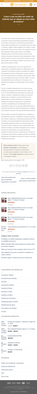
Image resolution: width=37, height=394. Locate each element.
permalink (18, 173)
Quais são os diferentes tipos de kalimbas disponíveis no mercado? (9, 180)
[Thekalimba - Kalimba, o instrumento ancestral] (18, 4)
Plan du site (5, 376)
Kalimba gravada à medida (9, 301)
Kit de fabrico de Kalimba (9, 308)
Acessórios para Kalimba (9, 278)
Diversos (4, 281)
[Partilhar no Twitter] (16, 165)
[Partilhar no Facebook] (13, 165)
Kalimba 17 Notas (6, 291)
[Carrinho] (31, 4)
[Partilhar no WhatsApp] (10, 165)
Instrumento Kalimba (7, 285)
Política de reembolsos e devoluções (12, 363)
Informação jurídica (7, 369)
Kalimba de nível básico (8, 298)
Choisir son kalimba (18, 14)
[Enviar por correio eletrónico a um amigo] (20, 165)
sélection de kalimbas (10, 147)
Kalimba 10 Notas (6, 288)
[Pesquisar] (2, 4)
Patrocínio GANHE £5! (8, 366)
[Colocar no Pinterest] (23, 165)
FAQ (2, 373)
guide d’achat (17, 154)
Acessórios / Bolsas (7, 275)
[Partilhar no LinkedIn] (26, 165)
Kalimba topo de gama (8, 305)
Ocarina (3, 311)
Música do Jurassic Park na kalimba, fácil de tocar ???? (18, 249)
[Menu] (35, 4)
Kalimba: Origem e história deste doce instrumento (16, 257)
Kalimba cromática (7, 295)
